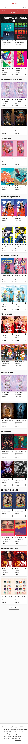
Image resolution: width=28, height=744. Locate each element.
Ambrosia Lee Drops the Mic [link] (7, 216)
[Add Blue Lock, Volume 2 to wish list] (25, 251)
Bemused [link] (4, 127)
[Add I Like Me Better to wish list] (12, 309)
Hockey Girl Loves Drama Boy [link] (20, 275)
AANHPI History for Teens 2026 (10, 490)
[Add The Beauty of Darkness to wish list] (25, 427)
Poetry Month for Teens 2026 (9, 549)
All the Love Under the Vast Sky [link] (7, 596)
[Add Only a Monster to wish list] (12, 458)
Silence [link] (16, 479)
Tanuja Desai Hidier (6, 539)
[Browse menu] (25, 7)
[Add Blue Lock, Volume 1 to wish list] (12, 251)
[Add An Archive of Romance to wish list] (12, 427)
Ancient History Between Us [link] (7, 185)
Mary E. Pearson (19, 422)
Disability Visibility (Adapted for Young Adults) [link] (7, 68)
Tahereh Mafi (5, 101)
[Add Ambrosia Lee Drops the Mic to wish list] (12, 223)
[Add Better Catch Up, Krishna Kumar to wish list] (12, 368)
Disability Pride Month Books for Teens (15, 19)
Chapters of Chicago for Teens (10, 197)
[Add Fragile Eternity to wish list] (12, 485)
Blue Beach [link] (17, 185)
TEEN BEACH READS (6, 138)
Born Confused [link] (5, 537)
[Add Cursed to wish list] (25, 47)
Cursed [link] (16, 40)
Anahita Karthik (6, 363)
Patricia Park (5, 218)
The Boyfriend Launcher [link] (7, 275)
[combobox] (11, 7)
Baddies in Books (6, 431)
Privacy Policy (14, 728)
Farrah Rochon (6, 128)
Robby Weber (5, 304)
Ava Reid (5, 422)
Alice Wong (5, 70)
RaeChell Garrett (6, 277)
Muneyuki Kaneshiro (7, 246)
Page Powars (5, 335)
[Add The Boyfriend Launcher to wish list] (12, 282)
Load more (14, 607)
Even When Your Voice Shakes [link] (20, 451)
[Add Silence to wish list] (25, 485)
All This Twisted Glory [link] (7, 99)
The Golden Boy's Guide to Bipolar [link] (20, 68)
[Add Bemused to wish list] (12, 133)
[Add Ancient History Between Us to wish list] (12, 192)
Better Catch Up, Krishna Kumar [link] (7, 361)
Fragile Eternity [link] (5, 479)
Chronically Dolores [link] (6, 40)
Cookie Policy (18, 740)
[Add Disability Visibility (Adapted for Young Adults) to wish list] (12, 75)
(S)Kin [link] (3, 568)
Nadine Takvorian (6, 511)
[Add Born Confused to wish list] (12, 544)
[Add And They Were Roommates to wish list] (12, 340)
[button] (12, 41)
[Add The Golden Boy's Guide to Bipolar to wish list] (25, 75)
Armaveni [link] (4, 510)
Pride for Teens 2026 (7, 314)
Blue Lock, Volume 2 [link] (19, 244)
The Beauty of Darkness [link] (20, 420)
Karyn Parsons (19, 187)
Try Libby (4, 11)
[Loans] (23, 7)
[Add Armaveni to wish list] (12, 516)
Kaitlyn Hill (5, 187)
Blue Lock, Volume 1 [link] (6, 244)
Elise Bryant (5, 159)
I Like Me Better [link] (5, 303)
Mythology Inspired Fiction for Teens (11, 79)
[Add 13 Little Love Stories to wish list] (12, 164)
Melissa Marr (5, 480)
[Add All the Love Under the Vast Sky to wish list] (12, 602)
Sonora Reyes (18, 70)
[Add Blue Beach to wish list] (25, 192)
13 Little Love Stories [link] (7, 158)
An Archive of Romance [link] (7, 420)
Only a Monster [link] (5, 451)
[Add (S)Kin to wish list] (12, 575)
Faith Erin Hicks (19, 277)
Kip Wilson (5, 598)
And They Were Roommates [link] (7, 334)
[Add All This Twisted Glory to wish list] (12, 106)
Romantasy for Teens (7, 373)
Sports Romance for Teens (9, 255)
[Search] (2, 7)
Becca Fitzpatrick (19, 480)
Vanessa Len (5, 453)
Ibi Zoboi (4, 570)
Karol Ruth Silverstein (20, 42)
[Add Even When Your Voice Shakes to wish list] (25, 458)
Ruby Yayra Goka (19, 453)
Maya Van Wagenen (7, 42)
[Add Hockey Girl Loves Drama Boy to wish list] (25, 282)
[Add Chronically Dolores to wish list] (12, 47)
